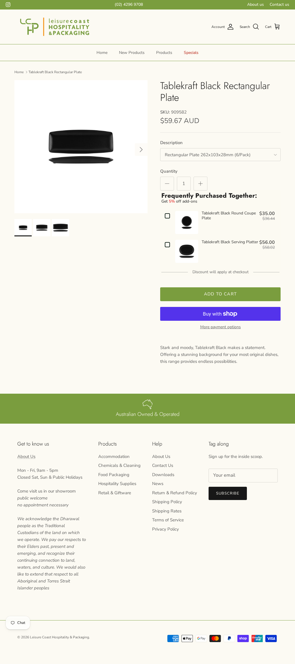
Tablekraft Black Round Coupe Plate (229, 216)
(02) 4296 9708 (129, 4)
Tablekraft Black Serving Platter (230, 242)
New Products (132, 52)
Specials (191, 52)
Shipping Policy (167, 502)
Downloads (163, 475)
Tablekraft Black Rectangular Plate (55, 71)
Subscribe (227, 493)
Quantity (168, 171)
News (157, 483)
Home (102, 52)
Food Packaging (113, 475)
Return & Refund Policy (174, 493)
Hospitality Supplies (117, 483)
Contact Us (162, 465)
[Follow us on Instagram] (8, 4)
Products (164, 52)
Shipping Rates (166, 511)
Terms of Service (168, 520)
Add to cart (220, 294)
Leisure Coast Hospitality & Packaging (59, 637)
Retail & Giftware (114, 493)
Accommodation (114, 456)
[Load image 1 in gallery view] (81, 146)
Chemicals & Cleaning (119, 465)
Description (171, 143)
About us (255, 4)
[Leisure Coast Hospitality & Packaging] (54, 26)
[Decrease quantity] (167, 183)
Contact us (279, 4)
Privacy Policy (165, 529)
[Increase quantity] (200, 183)
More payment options (220, 327)
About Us (26, 456)
